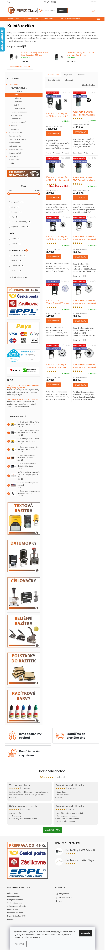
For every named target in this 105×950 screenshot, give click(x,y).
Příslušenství (13, 156)
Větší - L (16, 270)
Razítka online (14, 160)
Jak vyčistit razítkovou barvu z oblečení (22, 399)
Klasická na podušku (19, 112)
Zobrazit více (52, 830)
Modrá (57, 153)
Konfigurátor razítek (15, 900)
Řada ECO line (16, 119)
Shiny (15, 238)
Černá (48, 153)
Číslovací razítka (15, 136)
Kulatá (16, 95)
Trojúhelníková (19, 108)
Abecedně (69, 80)
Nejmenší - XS (18, 256)
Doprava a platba (13, 896)
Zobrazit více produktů (18, 67)
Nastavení (19, 943)
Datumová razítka (15, 132)
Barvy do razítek (15, 153)
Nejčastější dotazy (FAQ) (16, 916)
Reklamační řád (13, 909)
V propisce (15, 129)
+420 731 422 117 (65, 897)
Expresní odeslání (20, 226)
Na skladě (17, 202)
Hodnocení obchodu (52, 771)
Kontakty (10, 919)
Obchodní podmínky (15, 903)
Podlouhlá (17, 98)
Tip (14, 217)
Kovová (14, 125)
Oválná (16, 105)
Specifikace (53, 134)
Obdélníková (18, 91)
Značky (11, 163)
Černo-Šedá (77, 153)
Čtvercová (18, 101)
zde (38, 937)
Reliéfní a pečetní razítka (18, 139)
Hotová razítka (14, 142)
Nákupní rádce (50, 2)
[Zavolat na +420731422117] (11, 2)
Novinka (16, 212)
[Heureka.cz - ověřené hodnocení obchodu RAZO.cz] (23, 355)
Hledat (62, 11)
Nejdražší (81, 75)
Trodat (16, 243)
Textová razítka (14, 84)
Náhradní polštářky (16, 149)
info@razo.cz (64, 893)
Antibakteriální (16, 115)
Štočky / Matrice (15, 146)
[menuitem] (13, 19)
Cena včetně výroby (21, 222)
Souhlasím (85, 933)
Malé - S (16, 261)
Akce (15, 207)
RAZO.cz (62, 901)
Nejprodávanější (54, 80)
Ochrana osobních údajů (16, 906)
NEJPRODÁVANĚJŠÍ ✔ (19, 88)
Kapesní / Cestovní (18, 122)
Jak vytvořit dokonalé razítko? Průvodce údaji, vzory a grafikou (23, 386)
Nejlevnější (68, 75)
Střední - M (17, 265)
